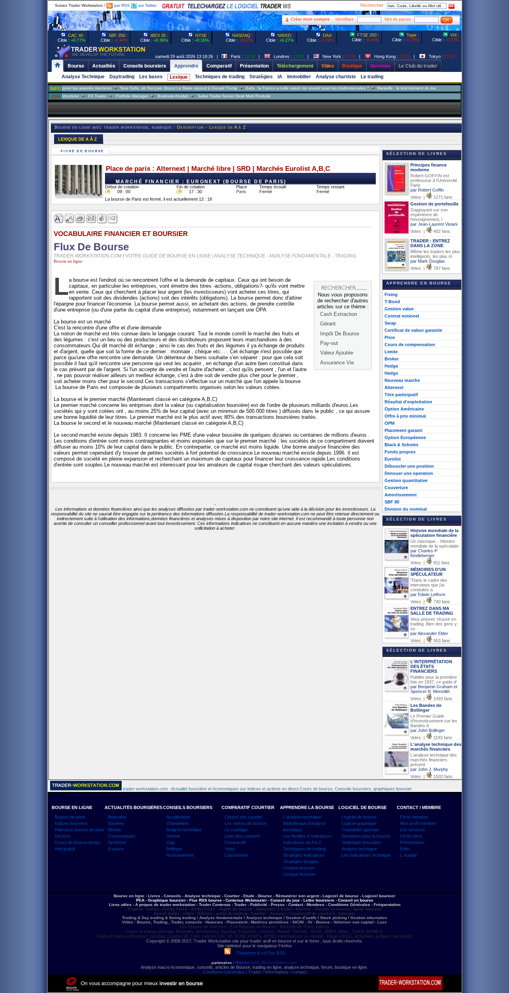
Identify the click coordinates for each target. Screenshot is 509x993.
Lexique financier (299, 874)
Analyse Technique (83, 76)
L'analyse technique (302, 817)
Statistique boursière (361, 842)
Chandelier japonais (360, 829)
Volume (173, 836)
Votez (230, 848)
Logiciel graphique (359, 823)
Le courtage (236, 829)
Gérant (328, 324)
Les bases (151, 76)
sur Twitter (147, 5)
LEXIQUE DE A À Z (77, 139)
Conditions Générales (224, 972)
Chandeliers (177, 823)
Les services (412, 829)
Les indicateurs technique (366, 855)
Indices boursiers (71, 823)
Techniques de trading (220, 76)
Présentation (412, 842)
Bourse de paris (70, 817)
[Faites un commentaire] (112, 218)
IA (280, 76)
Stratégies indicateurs (304, 855)
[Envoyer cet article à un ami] (91, 218)
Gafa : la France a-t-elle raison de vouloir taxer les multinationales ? (290, 88)
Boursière (117, 817)
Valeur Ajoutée (336, 353)
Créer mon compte (310, 19)
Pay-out (329, 343)
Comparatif (235, 842)
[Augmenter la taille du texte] (59, 218)
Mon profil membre (418, 823)
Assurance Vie (337, 363)
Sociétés (116, 823)
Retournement (180, 855)
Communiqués (122, 836)
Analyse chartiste (336, 76)
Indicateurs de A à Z (302, 842)
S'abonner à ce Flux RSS (258, 952)
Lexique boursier (299, 867)
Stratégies (261, 76)
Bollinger (174, 848)
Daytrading (121, 76)
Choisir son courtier (243, 817)
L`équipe (408, 855)
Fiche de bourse (83, 151)
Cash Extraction (338, 314)
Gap (170, 842)
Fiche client (411, 836)
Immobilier (299, 76)
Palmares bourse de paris (80, 829)
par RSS (121, 5)
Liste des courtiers (242, 836)
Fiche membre (414, 817)
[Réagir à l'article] (102, 218)
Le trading (372, 76)
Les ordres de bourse (245, 823)
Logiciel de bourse (359, 817)
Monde (114, 829)
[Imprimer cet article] (80, 218)
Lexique (179, 77)
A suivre (115, 848)
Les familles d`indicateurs (307, 836)
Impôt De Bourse (339, 334)
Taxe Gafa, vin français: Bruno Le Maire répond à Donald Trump (162, 88)
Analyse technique (184, 829)
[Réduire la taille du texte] (69, 218)
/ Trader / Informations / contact (276, 972)
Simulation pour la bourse (366, 836)
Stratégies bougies (301, 861)
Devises (63, 836)
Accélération (178, 817)
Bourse (243, 962)
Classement (236, 855)
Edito (405, 848)
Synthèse (117, 842)
